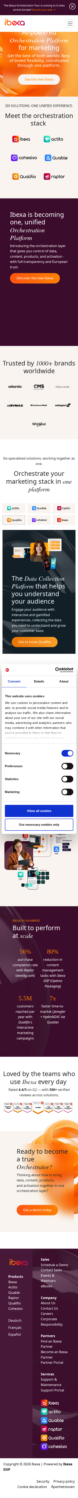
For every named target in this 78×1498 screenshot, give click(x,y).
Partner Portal (52, 1362)
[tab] (13, 508)
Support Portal (52, 1390)
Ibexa (12, 1282)
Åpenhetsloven (63, 1486)
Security (43, 1481)
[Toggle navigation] (70, 23)
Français (14, 1327)
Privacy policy (64, 1481)
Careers (47, 1313)
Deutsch (14, 1320)
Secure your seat (42, 9)
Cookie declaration (32, 1486)
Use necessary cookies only (39, 824)
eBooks (46, 1286)
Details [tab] (39, 681)
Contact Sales (51, 1270)
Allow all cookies (39, 811)
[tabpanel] (39, 592)
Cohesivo (15, 1308)
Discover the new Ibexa (35, 278)
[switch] (67, 766)
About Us (48, 1303)
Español (14, 1334)
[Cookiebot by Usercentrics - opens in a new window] (55, 670)
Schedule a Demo (54, 1265)
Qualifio (14, 1303)
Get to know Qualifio (34, 642)
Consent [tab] (14, 681)
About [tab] (63, 681)
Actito (12, 1287)
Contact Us (49, 1308)
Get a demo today (37, 1210)
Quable (14, 1292)
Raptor (13, 1297)
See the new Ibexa (39, 79)
